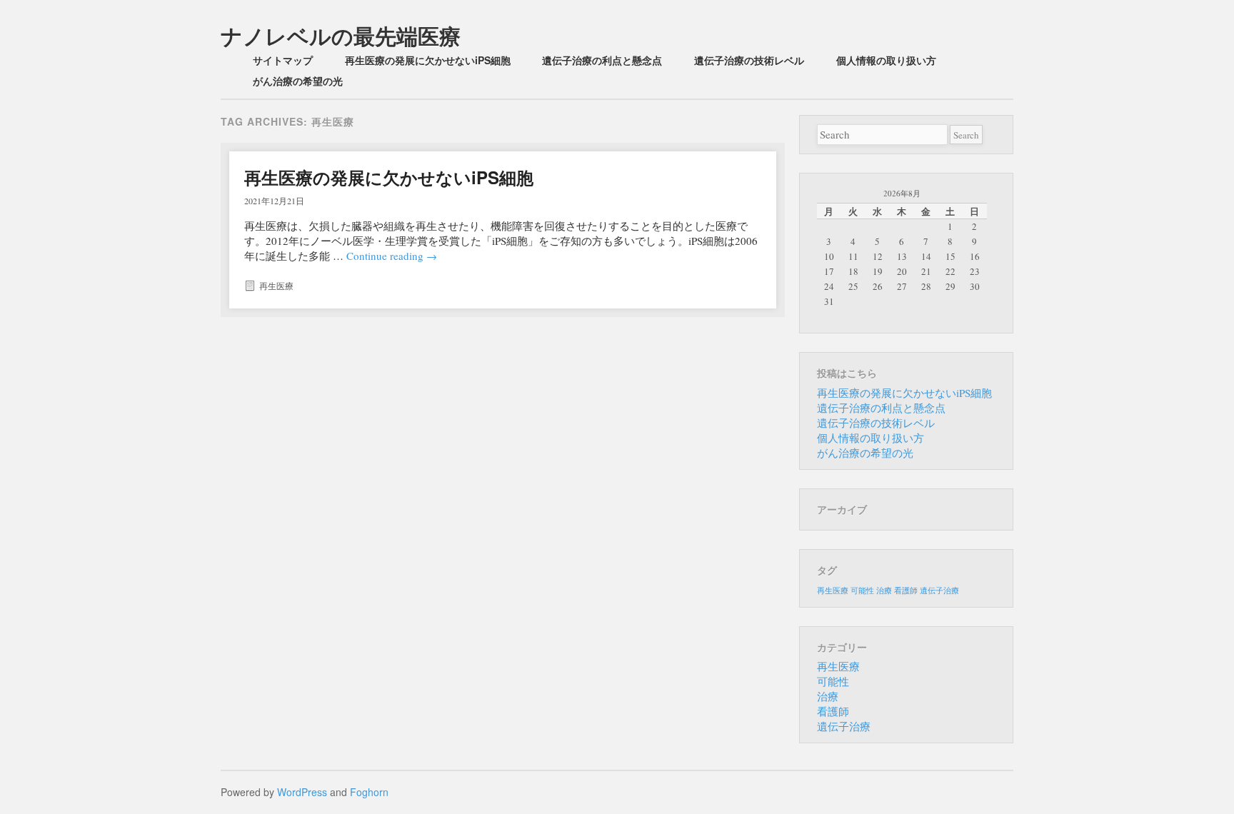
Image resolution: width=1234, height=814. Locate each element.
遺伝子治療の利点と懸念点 (602, 60)
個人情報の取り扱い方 (886, 60)
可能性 (862, 591)
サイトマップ (283, 60)
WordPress (302, 792)
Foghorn (369, 792)
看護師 (906, 591)
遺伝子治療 (939, 591)
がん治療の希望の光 (298, 81)
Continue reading (391, 255)
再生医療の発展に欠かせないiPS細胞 (428, 60)
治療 (884, 591)
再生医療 (276, 285)
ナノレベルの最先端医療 (341, 35)
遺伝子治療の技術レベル (749, 60)
